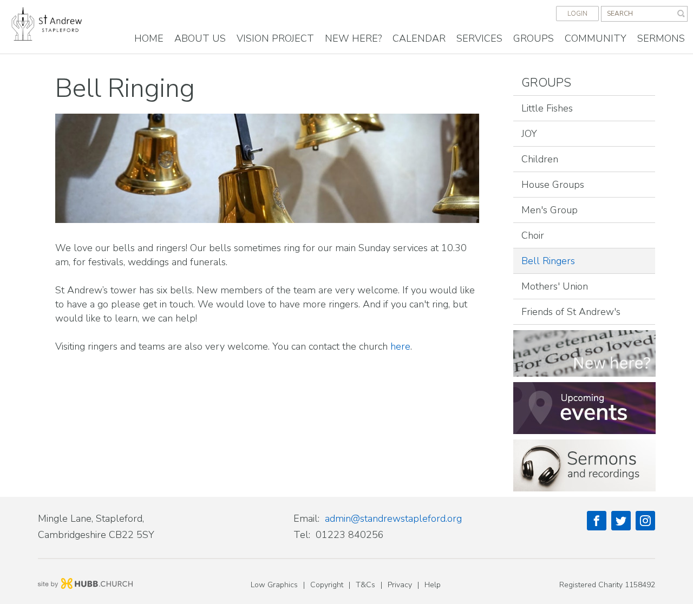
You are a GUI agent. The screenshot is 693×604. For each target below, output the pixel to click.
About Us (200, 38)
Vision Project (275, 38)
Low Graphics (274, 585)
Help (432, 585)
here (400, 346)
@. (393, 518)
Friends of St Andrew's (570, 311)
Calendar (419, 38)
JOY (529, 133)
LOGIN (577, 13)
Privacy (400, 585)
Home (149, 38)
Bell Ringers (548, 260)
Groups (533, 38)
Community (595, 38)
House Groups (552, 184)
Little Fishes (547, 108)
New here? (353, 38)
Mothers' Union (554, 286)
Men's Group (549, 209)
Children (539, 159)
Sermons (661, 38)
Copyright (326, 585)
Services (479, 38)
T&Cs (365, 585)
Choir (532, 235)
